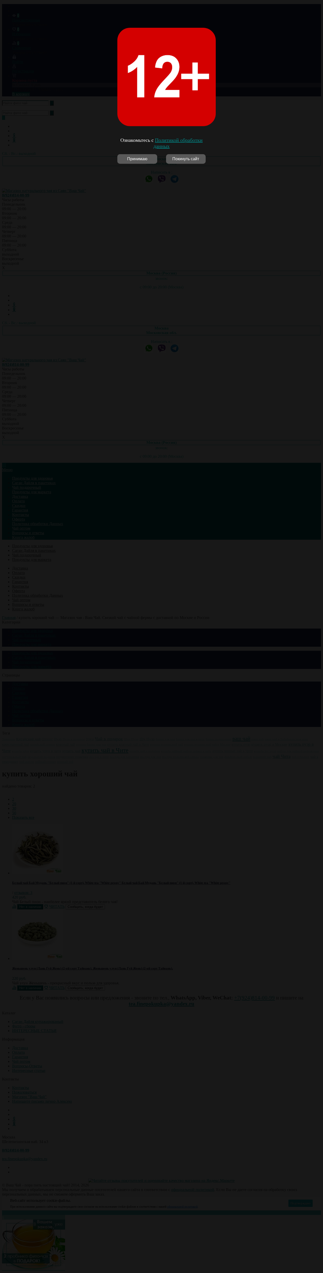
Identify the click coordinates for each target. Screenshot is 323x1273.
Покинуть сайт (185, 159)
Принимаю (137, 159)
